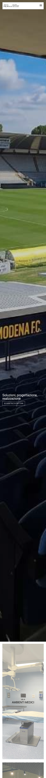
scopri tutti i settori (13, 403)
